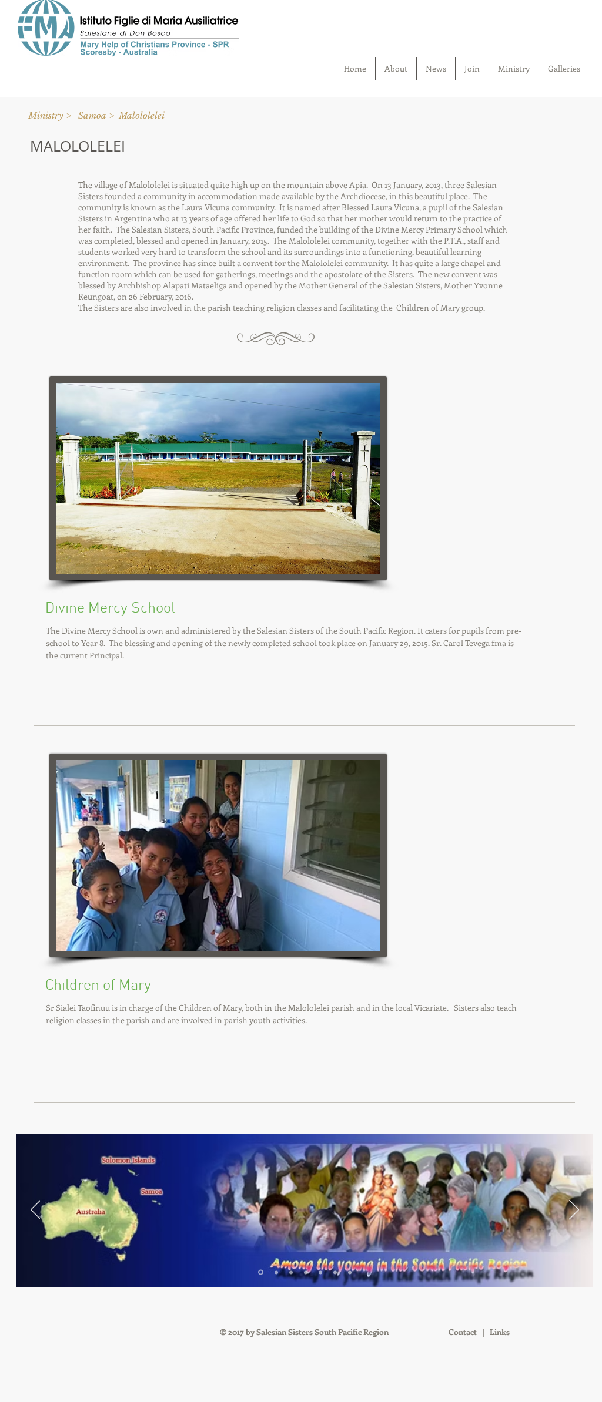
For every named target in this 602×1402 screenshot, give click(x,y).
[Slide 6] (335, 1272)
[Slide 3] (291, 1272)
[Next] (574, 1210)
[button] (142, 115)
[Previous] (36, 1210)
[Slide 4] (305, 1272)
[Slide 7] (350, 1272)
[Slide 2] (276, 1272)
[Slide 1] (260, 1272)
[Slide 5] (320, 1272)
